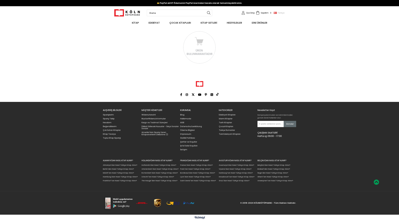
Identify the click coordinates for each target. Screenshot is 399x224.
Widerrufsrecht (149, 115)
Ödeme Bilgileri (187, 130)
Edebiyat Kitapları (227, 115)
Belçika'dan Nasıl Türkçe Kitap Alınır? (273, 165)
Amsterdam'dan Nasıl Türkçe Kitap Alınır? (160, 169)
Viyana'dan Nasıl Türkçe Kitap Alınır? (235, 169)
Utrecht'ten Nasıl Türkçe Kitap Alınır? (158, 177)
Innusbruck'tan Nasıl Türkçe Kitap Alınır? (237, 177)
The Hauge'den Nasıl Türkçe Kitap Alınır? (160, 181)
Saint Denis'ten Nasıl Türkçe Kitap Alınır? (198, 181)
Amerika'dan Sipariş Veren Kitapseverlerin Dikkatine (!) (155, 133)
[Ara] (208, 13)
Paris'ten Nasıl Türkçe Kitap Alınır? (195, 169)
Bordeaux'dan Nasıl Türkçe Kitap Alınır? (197, 173)
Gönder (290, 123)
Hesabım (107, 122)
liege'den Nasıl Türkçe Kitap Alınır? (272, 173)
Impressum (185, 134)
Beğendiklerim (110, 126)
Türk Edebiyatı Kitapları (229, 134)
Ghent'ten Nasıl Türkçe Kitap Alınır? (273, 177)
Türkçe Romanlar (227, 130)
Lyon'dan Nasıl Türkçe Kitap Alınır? (195, 177)
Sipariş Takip (109, 119)
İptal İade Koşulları (188, 146)
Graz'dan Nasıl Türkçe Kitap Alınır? (234, 181)
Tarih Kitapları (225, 122)
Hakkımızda (185, 119)
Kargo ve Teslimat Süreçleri (155, 122)
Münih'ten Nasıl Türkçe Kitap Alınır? (118, 173)
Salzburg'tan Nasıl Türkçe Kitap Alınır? (236, 173)
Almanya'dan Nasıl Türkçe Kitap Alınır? (120, 165)
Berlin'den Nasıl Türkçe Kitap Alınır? (118, 169)
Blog (182, 115)
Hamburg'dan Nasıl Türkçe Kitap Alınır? (120, 177)
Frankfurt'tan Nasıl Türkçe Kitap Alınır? (120, 181)
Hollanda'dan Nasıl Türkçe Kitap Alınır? (159, 165)
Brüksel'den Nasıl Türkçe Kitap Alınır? (273, 169)
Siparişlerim (108, 115)
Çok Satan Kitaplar (112, 130)
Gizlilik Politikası (187, 138)
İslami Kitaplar (225, 119)
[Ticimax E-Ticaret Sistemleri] (199, 217)
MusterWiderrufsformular (154, 119)
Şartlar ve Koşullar (188, 142)
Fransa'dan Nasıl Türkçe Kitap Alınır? (196, 165)
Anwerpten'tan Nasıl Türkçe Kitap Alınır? (275, 181)
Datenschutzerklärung (191, 126)
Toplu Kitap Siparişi (112, 138)
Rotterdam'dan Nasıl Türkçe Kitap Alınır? (160, 173)
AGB (182, 122)
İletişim (183, 150)
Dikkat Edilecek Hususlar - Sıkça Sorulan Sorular (160, 127)
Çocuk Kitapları (226, 126)
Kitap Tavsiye (109, 134)
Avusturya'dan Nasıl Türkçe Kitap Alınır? (236, 165)
